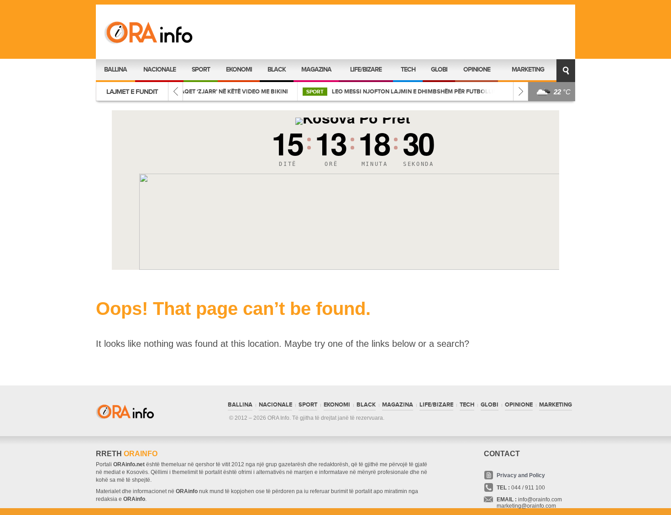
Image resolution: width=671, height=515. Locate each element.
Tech (408, 69)
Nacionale (159, 69)
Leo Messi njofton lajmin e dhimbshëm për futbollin (300, 91)
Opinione (476, 69)
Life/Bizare (366, 69)
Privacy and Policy (521, 475)
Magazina (316, 69)
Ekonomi (239, 69)
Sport (201, 69)
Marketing (528, 69)
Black (276, 69)
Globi (439, 69)
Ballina (115, 69)
